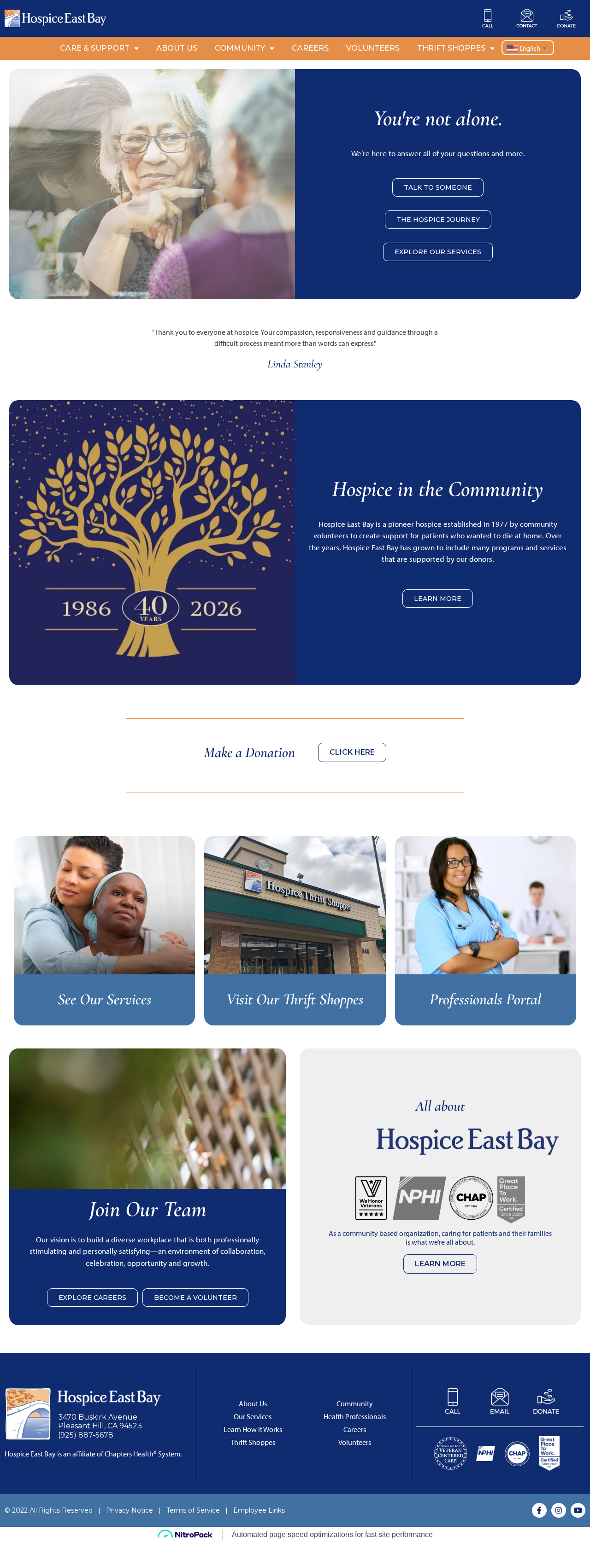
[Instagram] (558, 1510)
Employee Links (259, 1510)
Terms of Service (193, 1510)
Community (240, 48)
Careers (310, 48)
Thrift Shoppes (451, 48)
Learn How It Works (253, 1429)
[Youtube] (578, 1510)
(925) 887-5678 (85, 1435)
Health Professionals (355, 1416)
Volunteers (373, 48)
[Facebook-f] (539, 1510)
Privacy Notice (129, 1510)
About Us (176, 48)
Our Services (252, 1416)
